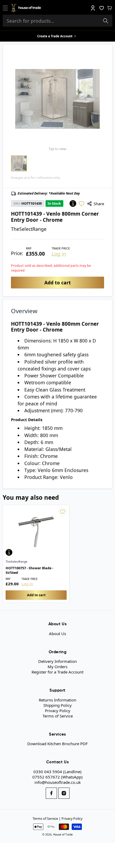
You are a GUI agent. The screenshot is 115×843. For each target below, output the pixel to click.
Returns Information (57, 700)
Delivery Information (57, 661)
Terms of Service (58, 716)
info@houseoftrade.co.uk (57, 782)
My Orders (57, 666)
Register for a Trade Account (57, 672)
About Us (57, 633)
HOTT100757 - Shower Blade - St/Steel (29, 570)
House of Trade (63, 834)
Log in (59, 254)
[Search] (105, 20)
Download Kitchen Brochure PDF (57, 743)
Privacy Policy (57, 710)
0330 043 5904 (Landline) (57, 771)
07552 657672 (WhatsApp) (57, 777)
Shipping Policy (57, 705)
